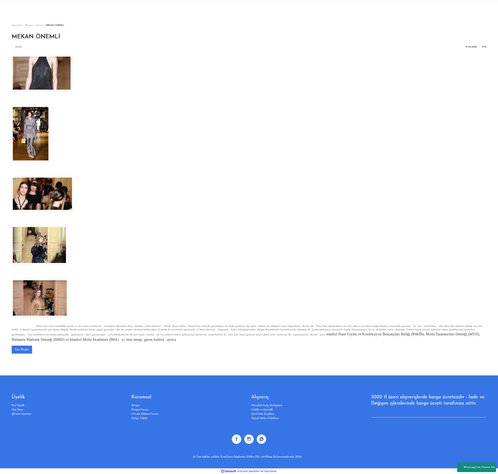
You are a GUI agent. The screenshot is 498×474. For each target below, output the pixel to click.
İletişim (136, 405)
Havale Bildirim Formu (145, 414)
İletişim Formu (140, 409)
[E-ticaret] (248, 471)
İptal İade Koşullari (262, 414)
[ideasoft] (228, 471)
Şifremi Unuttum (21, 414)
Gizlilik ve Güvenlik (262, 409)
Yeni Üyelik (18, 405)
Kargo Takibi (139, 418)
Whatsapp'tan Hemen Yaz (479, 467)
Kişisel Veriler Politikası (265, 418)
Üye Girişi (17, 409)
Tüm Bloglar (22, 349)
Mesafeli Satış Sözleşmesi (266, 405)
